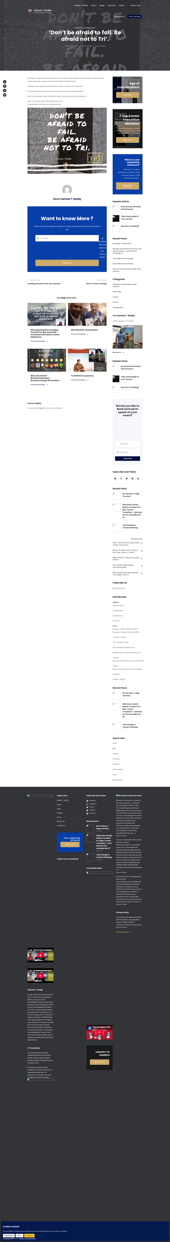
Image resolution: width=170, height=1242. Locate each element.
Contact (115, 754)
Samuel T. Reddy (43, 10)
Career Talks (117, 292)
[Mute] (49, 960)
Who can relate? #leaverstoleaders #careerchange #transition (44, 378)
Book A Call (135, 5)
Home (115, 743)
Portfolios (116, 759)
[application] (40, 955)
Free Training (134, 16)
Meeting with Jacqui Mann (84, 329)
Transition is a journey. (82, 375)
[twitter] (126, 478)
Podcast (115, 302)
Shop (114, 774)
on (70, 46)
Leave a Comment (100, 46)
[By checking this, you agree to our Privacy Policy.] (67, 247)
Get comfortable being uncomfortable (123, 566)
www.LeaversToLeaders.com (130, 652)
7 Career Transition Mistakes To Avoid (128, 840)
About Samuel (117, 769)
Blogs (102, 5)
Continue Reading (37, 341)
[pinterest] (99, 813)
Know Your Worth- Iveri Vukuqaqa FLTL (129, 876)
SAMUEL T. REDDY (81, 5)
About (94, 5)
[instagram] (121, 478)
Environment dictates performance (131, 207)
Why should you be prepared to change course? (125, 573)
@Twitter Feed (119, 588)
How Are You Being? (130, 226)
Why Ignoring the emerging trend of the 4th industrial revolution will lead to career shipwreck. (45, 333)
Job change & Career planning (123, 258)
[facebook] (115, 478)
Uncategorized (89, 27)
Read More (127, 95)
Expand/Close (138, 538)
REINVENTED (47, 1017)
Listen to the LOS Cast (131, 795)
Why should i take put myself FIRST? (126, 558)
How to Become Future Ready (123, 264)
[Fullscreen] (52, 960)
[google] (138, 478)
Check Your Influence (127, 186)
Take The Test (70, 844)
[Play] (29, 960)
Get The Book (99, 1062)
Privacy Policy (117, 780)
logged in (42, 408)
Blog (114, 748)
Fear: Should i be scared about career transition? (126, 544)
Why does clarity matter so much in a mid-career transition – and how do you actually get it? (127, 251)
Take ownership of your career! (130, 217)
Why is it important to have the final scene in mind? (125, 551)
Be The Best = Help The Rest (122, 243)
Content (78, 27)
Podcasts (112, 5)
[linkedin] (132, 478)
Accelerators (119, 16)
